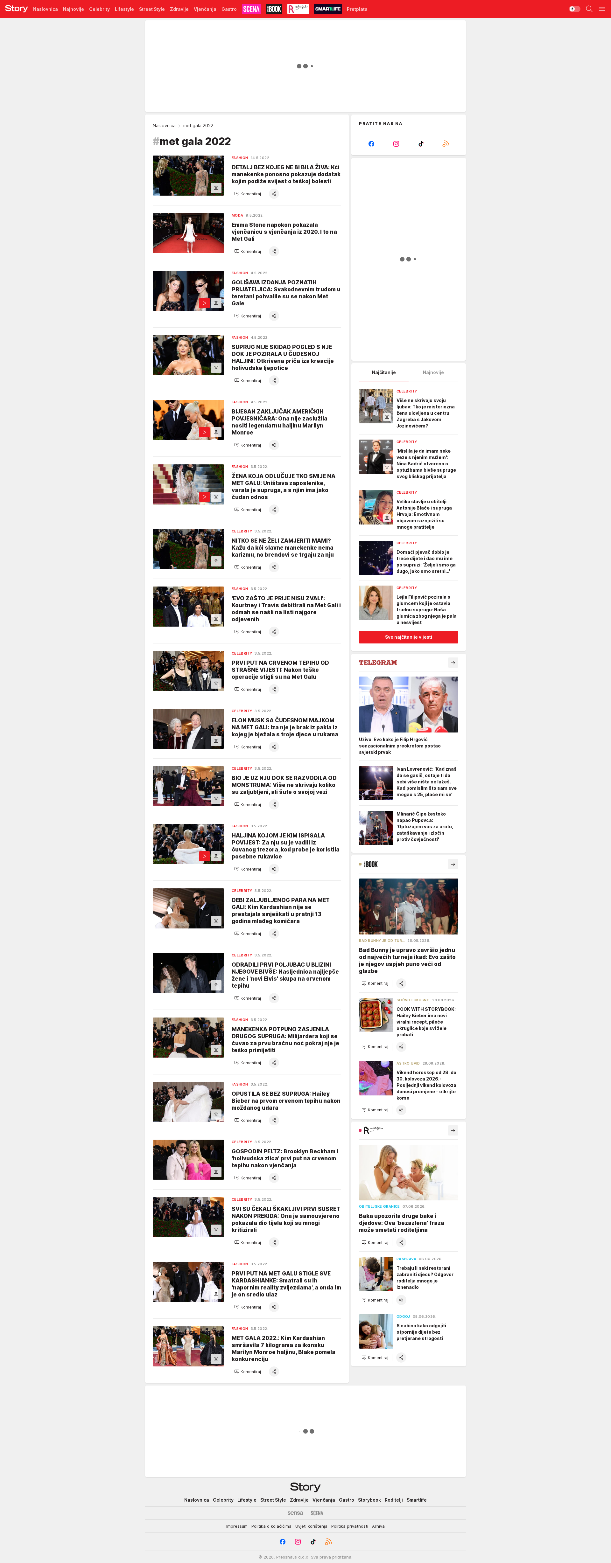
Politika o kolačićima (271, 1526)
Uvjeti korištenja (311, 1526)
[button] (247, 194)
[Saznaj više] (453, 662)
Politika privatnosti (349, 1526)
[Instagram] (396, 143)
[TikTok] (421, 143)
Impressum (237, 1526)
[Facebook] (371, 143)
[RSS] (445, 143)
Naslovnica (164, 125)
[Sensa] (295, 1513)
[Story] (16, 9)
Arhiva (378, 1526)
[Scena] (317, 1513)
